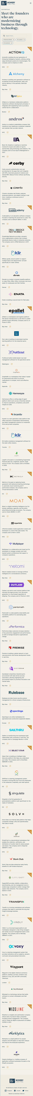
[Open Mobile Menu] (30, 3)
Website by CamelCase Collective (16, 1093)
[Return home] (8, 3)
